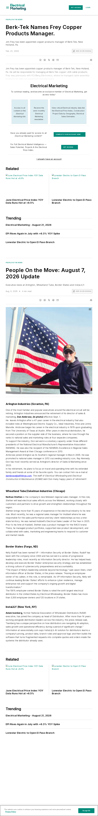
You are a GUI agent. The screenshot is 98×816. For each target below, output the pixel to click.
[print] (91, 60)
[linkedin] (45, 60)
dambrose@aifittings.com (19, 475)
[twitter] (49, 60)
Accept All (86, 811)
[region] (49, 810)
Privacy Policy (10, 812)
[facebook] (40, 60)
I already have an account (49, 159)
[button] (7, 7)
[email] (57, 60)
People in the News (14, 19)
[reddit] (53, 60)
